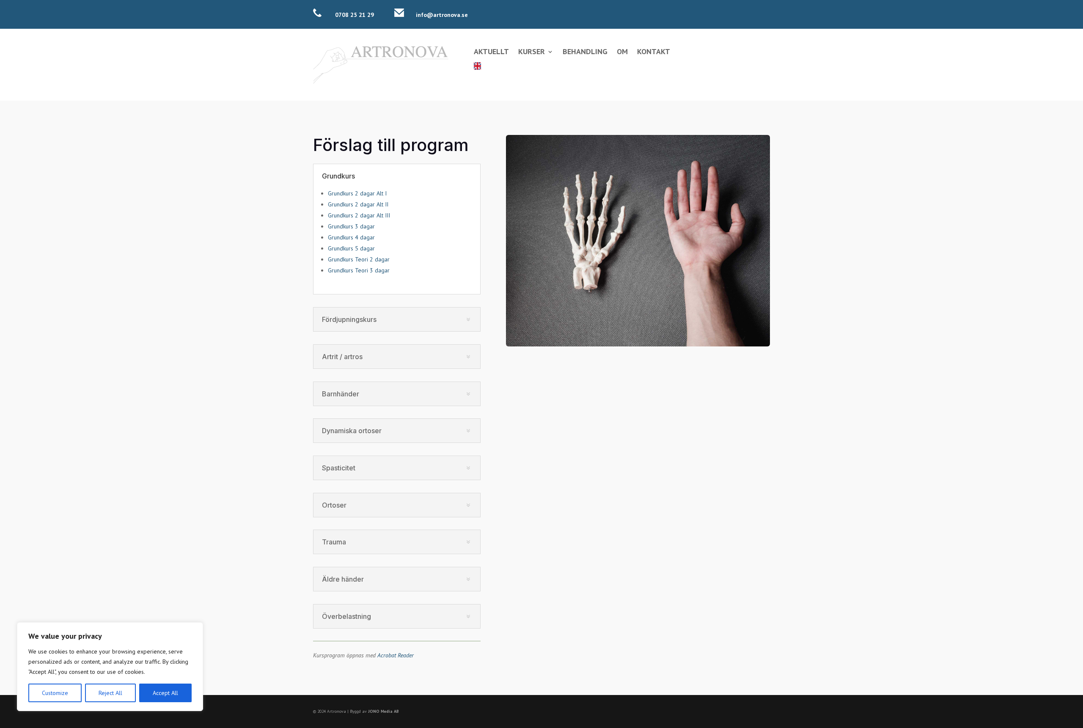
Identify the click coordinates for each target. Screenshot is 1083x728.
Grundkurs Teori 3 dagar (359, 270)
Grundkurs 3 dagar (351, 226)
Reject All (110, 693)
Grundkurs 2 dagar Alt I (357, 193)
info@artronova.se (442, 15)
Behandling (585, 52)
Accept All (165, 693)
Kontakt (653, 52)
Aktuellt (491, 52)
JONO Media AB (383, 711)
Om (622, 52)
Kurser (531, 52)
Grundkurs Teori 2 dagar (359, 259)
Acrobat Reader (395, 655)
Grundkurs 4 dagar (351, 237)
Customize (55, 693)
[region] (110, 666)
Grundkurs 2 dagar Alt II (358, 204)
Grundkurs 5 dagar (351, 248)
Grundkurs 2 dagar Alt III (359, 215)
